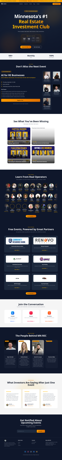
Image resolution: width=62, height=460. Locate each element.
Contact (38, 3)
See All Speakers (30, 216)
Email (34, 443)
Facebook (34, 442)
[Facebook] (34, 452)
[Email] (37, 452)
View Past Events (37, 47)
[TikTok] (31, 452)
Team (19, 443)
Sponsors (26, 3)
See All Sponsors (30, 293)
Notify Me (40, 431)
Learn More (16, 250)
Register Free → (57, 3)
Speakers (21, 3)
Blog (34, 3)
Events (30, 3)
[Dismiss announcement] (60, 1)
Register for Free (25, 47)
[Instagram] (28, 452)
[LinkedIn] (25, 452)
